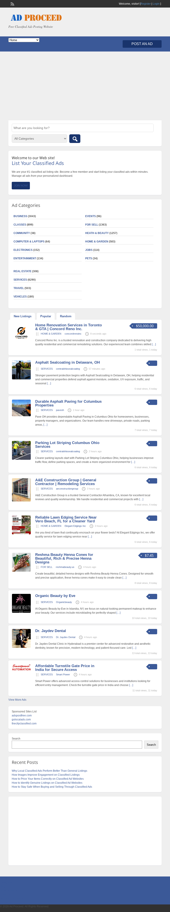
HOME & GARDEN (96, 241)
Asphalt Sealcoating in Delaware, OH (67, 362)
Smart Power (63, 674)
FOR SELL (91, 224)
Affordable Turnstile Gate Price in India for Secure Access (64, 668)
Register (146, 3)
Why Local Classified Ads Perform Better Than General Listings (49, 770)
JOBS (89, 250)
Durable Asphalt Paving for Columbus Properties (68, 403)
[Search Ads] (74, 138)
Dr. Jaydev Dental (50, 631)
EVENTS (90, 216)
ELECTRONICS (23, 250)
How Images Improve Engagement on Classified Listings (46, 774)
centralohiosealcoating (68, 368)
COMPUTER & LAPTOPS (29, 241)
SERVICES (47, 368)
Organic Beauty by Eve (55, 596)
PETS (88, 258)
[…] (49, 383)
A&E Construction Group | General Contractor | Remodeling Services (65, 482)
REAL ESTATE (22, 271)
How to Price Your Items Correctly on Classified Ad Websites (48, 778)
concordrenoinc (73, 333)
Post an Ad (142, 44)
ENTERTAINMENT (25, 258)
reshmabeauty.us (65, 567)
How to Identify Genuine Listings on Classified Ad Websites (47, 782)
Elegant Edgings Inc (75, 526)
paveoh (60, 410)
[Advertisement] (85, 86)
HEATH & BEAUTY (97, 233)
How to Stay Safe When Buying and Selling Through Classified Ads (52, 786)
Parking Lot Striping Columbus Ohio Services (67, 445)
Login (156, 3)
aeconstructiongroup (67, 488)
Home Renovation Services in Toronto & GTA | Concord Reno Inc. (68, 327)
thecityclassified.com (24, 723)
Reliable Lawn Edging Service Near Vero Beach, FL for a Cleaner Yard (66, 519)
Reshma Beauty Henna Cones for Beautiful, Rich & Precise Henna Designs (64, 558)
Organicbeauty (64, 602)
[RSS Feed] (12, 3)
